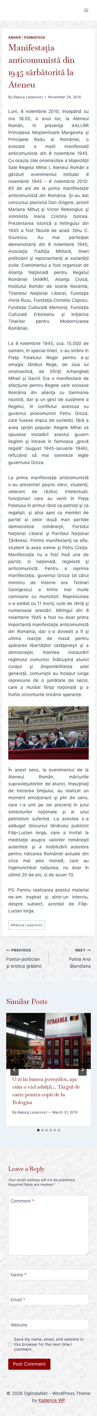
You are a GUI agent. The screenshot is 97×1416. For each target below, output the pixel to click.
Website (19, 1324)
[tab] (38, 1130)
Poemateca (34, 37)
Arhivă (14, 37)
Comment (22, 1201)
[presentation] (48, 1041)
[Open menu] (86, 10)
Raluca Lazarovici (28, 97)
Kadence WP (52, 1400)
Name (19, 1274)
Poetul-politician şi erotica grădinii (24, 958)
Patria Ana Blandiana (80, 958)
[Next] (82, 1069)
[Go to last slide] (14, 1069)
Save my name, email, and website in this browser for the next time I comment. (49, 1344)
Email (18, 1299)
